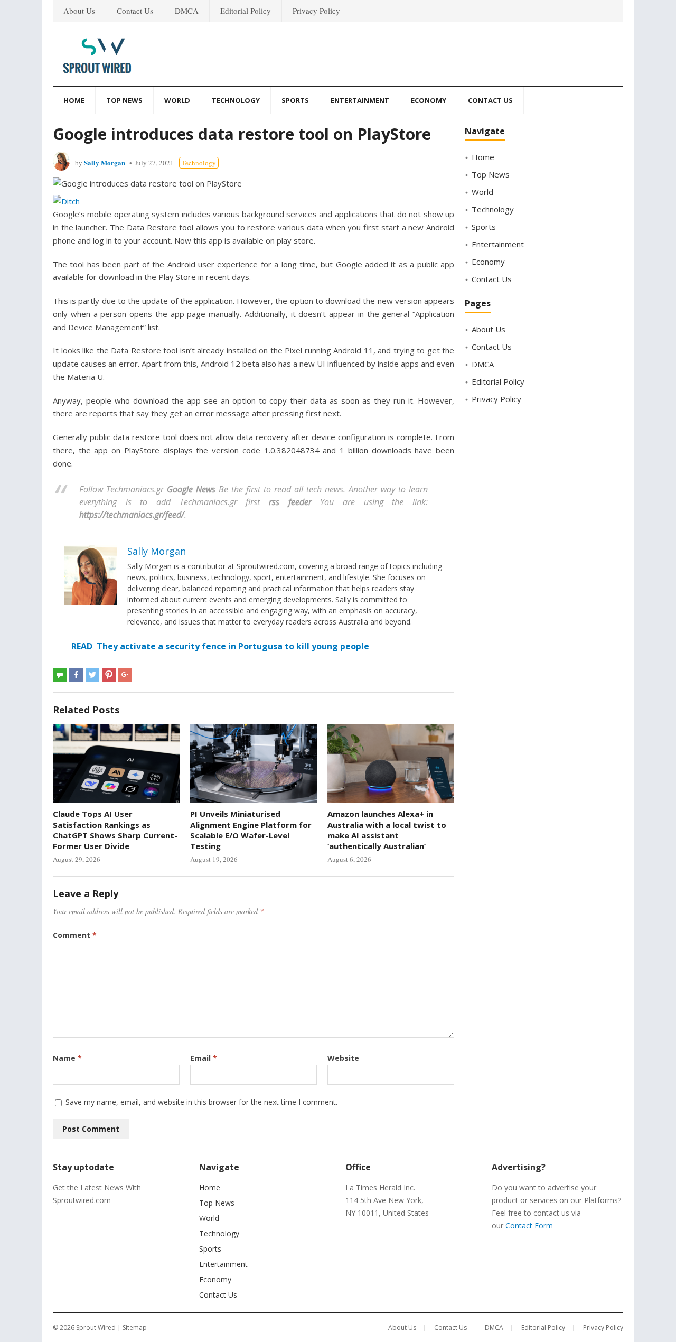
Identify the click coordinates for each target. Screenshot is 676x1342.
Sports (295, 100)
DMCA (187, 10)
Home (73, 100)
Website (343, 1058)
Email (203, 1058)
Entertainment (360, 100)
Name (67, 1058)
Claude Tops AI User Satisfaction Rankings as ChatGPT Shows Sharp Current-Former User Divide (115, 829)
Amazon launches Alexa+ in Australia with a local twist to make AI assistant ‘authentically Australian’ (386, 829)
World (177, 100)
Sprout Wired (96, 1327)
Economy (428, 100)
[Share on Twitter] (92, 675)
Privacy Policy (316, 10)
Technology (236, 100)
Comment (75, 935)
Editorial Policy (245, 10)
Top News (124, 100)
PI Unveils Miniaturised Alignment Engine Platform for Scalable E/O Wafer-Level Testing (251, 829)
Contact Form (529, 1225)
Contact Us (135, 10)
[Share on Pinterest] (109, 675)
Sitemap (135, 1327)
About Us (79, 10)
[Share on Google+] (125, 675)
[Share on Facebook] (76, 675)
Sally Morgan (104, 162)
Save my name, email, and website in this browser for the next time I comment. (201, 1102)
